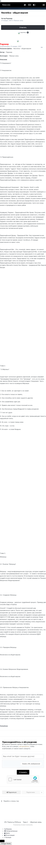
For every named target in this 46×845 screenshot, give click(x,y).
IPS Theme (8, 822)
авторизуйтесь (24, 746)
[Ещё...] (42, 47)
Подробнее (4, 726)
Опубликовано (10, 46)
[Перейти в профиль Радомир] (23, 37)
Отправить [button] (23, 772)
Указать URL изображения (31, 764)
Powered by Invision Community (23, 825)
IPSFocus (17, 822)
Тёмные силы (18, 20)
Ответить (23, 27)
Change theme (6, 843)
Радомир (9, 18)
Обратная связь (36, 822)
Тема (25, 822)
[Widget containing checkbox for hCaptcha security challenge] (23, 779)
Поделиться (12, 792)
